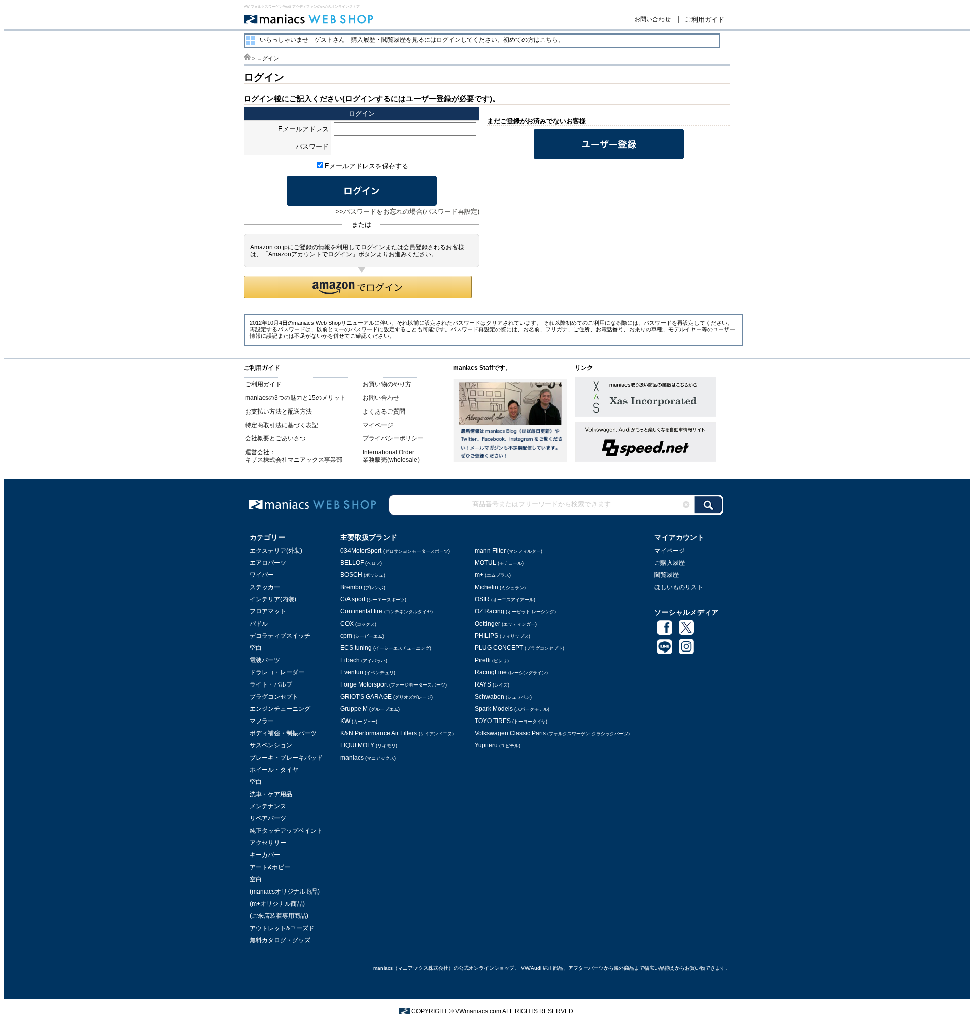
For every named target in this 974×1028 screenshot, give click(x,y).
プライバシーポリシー (393, 438)
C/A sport (373, 599)
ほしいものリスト (678, 587)
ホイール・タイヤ (274, 769)
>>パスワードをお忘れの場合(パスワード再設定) (407, 211)
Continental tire (386, 611)
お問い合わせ (652, 19)
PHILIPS (502, 635)
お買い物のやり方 (387, 384)
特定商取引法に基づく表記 (281, 425)
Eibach (363, 660)
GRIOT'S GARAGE (386, 696)
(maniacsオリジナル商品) (285, 891)
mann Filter (508, 550)
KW (358, 721)
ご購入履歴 (669, 562)
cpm (362, 635)
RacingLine (511, 672)
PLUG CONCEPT (519, 648)
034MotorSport (395, 550)
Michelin (500, 587)
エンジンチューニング (280, 708)
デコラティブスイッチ (280, 635)
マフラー (262, 721)
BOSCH (362, 574)
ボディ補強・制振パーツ (283, 733)
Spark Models (512, 708)
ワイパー (262, 574)
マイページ (378, 425)
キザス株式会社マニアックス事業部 (293, 459)
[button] (358, 287)
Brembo (362, 587)
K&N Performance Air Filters (397, 733)
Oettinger (506, 623)
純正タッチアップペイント (286, 830)
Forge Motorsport (393, 684)
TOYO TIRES (511, 721)
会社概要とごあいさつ (275, 438)
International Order (388, 452)
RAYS (492, 684)
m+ (493, 574)
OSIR (505, 599)
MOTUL (499, 562)
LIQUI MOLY (368, 745)
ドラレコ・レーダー (277, 672)
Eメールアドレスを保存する (366, 166)
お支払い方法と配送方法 (278, 411)
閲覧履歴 (666, 574)
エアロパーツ (268, 562)
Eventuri (367, 672)
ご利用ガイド (704, 19)
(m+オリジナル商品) (277, 903)
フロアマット (268, 611)
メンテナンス (268, 806)
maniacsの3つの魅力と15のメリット (295, 397)
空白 (256, 648)
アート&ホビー (270, 867)
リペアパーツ (268, 818)
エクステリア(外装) (276, 550)
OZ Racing (515, 611)
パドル (259, 623)
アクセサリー (268, 842)
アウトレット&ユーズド (282, 928)
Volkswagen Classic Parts (552, 733)
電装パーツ (265, 660)
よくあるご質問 (384, 411)
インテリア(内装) (273, 599)
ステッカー (265, 587)
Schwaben (503, 696)
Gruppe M (370, 708)
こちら (549, 39)
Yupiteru (497, 745)
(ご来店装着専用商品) (279, 915)
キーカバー (265, 855)
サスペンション (271, 745)
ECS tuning (385, 648)
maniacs (368, 757)
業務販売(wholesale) (391, 459)
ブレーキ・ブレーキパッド (286, 757)
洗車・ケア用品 (271, 794)
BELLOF (361, 562)
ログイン (448, 39)
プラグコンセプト (274, 696)
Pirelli (492, 660)
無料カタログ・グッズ (280, 940)
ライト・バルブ (271, 684)
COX (358, 623)
